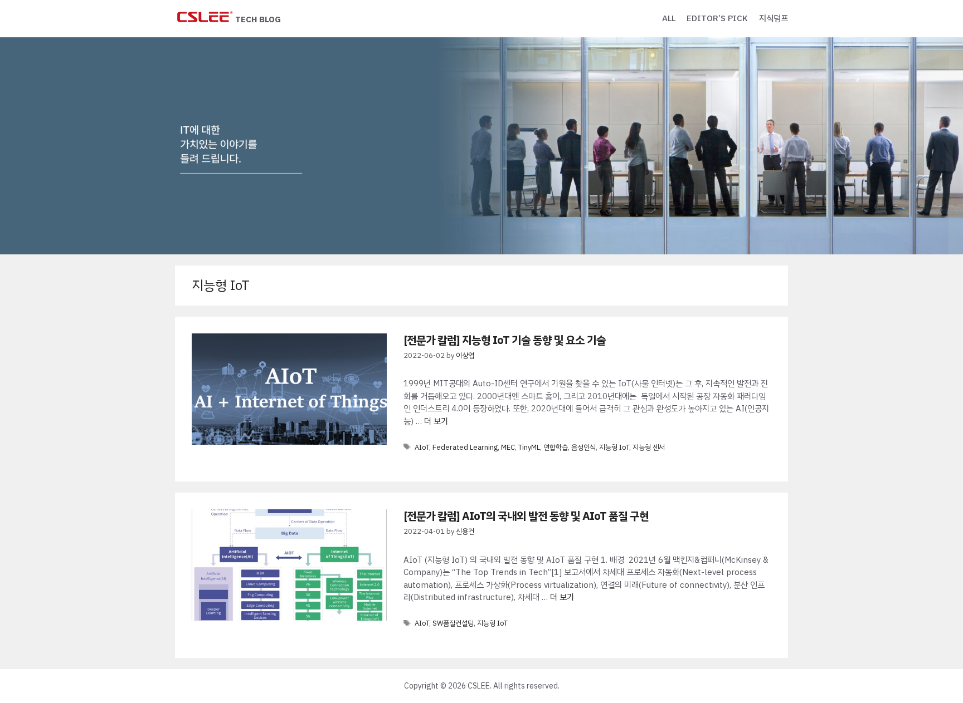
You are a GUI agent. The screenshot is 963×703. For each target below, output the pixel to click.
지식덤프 (773, 18)
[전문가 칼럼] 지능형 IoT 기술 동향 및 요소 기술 (504, 340)
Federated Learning (465, 447)
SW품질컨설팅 (453, 623)
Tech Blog (258, 19)
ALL (668, 18)
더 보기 (436, 421)
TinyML (529, 447)
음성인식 (583, 447)
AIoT (422, 447)
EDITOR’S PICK (717, 18)
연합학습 (555, 447)
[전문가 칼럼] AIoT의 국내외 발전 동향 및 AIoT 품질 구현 (526, 516)
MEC (508, 447)
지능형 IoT (614, 447)
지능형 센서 (649, 447)
